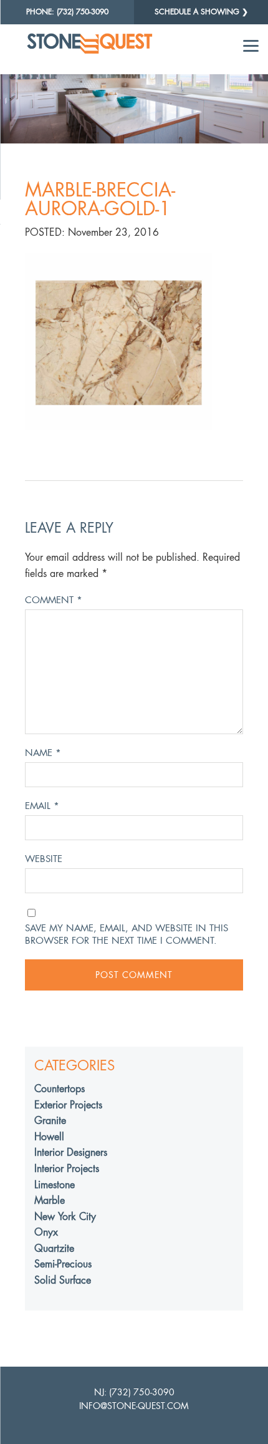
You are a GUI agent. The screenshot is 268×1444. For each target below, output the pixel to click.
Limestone (54, 1184)
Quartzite (54, 1248)
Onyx (46, 1232)
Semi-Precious (63, 1264)
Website (43, 859)
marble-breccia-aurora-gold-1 (100, 199)
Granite (50, 1120)
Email (42, 806)
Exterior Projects (68, 1105)
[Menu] (251, 45)
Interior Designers (70, 1152)
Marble (49, 1200)
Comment (53, 600)
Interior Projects (66, 1168)
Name (43, 752)
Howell (49, 1136)
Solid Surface (62, 1280)
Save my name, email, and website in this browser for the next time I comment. (126, 934)
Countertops (59, 1088)
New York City (65, 1216)
